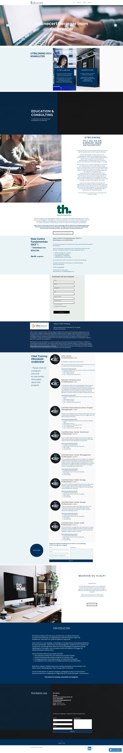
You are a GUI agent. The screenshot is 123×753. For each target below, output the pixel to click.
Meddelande (73, 547)
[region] (64, 69)
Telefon (55, 291)
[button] (36, 550)
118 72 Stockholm (57, 701)
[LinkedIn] (89, 748)
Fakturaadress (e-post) (57, 300)
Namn (50, 547)
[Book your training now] (61, 42)
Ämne (54, 726)
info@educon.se (60, 703)
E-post (50, 551)
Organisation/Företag (57, 296)
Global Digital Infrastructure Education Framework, (43, 346)
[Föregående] (7, 25)
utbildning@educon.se (68, 271)
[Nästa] (115, 25)
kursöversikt (61, 267)
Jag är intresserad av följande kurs (57, 555)
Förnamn (55, 280)
